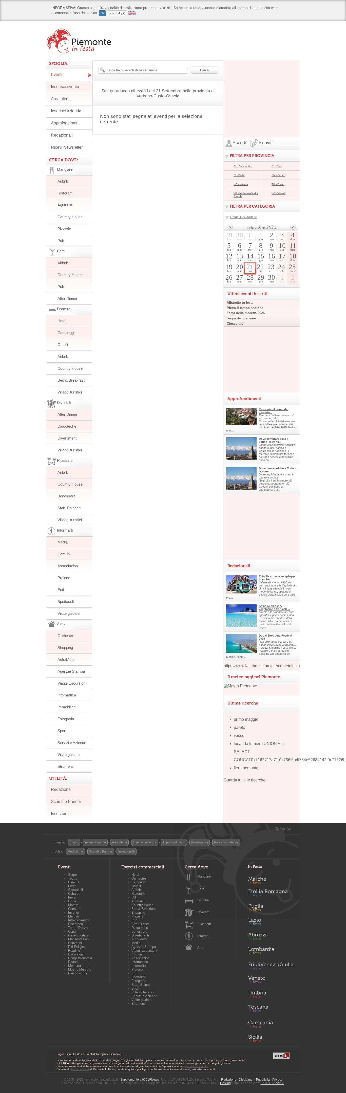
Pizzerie (64, 229)
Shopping (65, 647)
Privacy (277, 1079)
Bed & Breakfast (71, 380)
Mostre (73, 905)
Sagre (72, 875)
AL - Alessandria (243, 166)
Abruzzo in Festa (271, 937)
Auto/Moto (65, 659)
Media (62, 542)
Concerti (74, 909)
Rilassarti (204, 924)
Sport (61, 731)
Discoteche (66, 426)
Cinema (73, 882)
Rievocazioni (77, 973)
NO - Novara (241, 184)
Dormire (203, 900)
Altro (200, 948)
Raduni (73, 962)
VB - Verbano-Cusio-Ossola (246, 195)
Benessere (66, 496)
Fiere (71, 897)
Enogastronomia (80, 958)
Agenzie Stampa (71, 671)
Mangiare (204, 876)
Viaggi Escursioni (71, 683)
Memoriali (75, 966)
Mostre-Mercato (79, 969)
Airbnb (62, 181)
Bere (200, 888)
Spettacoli (65, 601)
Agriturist (64, 205)
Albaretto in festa (240, 302)
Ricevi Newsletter (67, 147)
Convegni (75, 943)
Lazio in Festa (271, 923)
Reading (74, 950)
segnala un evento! (196, 1066)
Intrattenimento (79, 920)
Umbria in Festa (271, 995)
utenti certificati (80, 1069)
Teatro (72, 878)
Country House (70, 217)
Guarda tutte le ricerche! (245, 780)
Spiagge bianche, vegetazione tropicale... (274, 607)
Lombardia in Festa (271, 952)
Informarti (204, 936)
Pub (60, 240)
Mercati (73, 916)
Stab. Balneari (69, 508)
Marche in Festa (271, 880)
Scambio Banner (66, 801)
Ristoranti (65, 193)
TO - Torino (278, 184)
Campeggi (65, 333)
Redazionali (62, 135)
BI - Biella (239, 175)
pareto (239, 727)
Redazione (61, 789)
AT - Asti (276, 166)
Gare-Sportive (78, 935)
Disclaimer (246, 1079)
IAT (134, 897)
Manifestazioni (78, 939)
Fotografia (65, 719)
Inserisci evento (65, 86)
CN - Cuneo (278, 175)
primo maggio (246, 719)
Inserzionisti (61, 814)
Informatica (66, 695)
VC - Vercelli (278, 193)
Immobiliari (66, 707)
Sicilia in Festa (271, 1038)
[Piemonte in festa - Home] (79, 41)
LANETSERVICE (272, 1083)
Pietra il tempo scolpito (245, 308)
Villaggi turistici (69, 392)
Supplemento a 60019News (139, 1079)
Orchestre (65, 635)
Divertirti (203, 912)
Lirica (72, 901)
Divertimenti (67, 438)
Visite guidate (68, 613)
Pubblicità (263, 1079)
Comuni (63, 554)
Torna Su (283, 829)
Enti (60, 589)
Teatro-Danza (78, 928)
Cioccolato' (235, 323)
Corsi (72, 931)
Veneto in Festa (271, 981)
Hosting (225, 1083)
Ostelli (62, 344)
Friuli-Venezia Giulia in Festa (271, 966)
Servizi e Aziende (71, 742)
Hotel (61, 321)
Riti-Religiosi (77, 947)
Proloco (63, 578)
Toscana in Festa (271, 1009)
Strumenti (65, 766)
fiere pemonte (246, 768)
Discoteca (75, 924)
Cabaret (74, 893)
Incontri (73, 912)
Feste (72, 886)
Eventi (56, 74)
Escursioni (76, 954)
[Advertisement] (262, 92)
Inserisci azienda (66, 111)
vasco (239, 735)
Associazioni (68, 566)
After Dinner (67, 298)
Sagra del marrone (241, 318)
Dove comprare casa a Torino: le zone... (273, 440)
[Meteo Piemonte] (240, 686)
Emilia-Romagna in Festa (271, 894)
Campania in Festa (271, 1024)
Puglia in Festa (271, 909)
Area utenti (60, 99)
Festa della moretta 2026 (246, 313)
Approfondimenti (66, 123)
